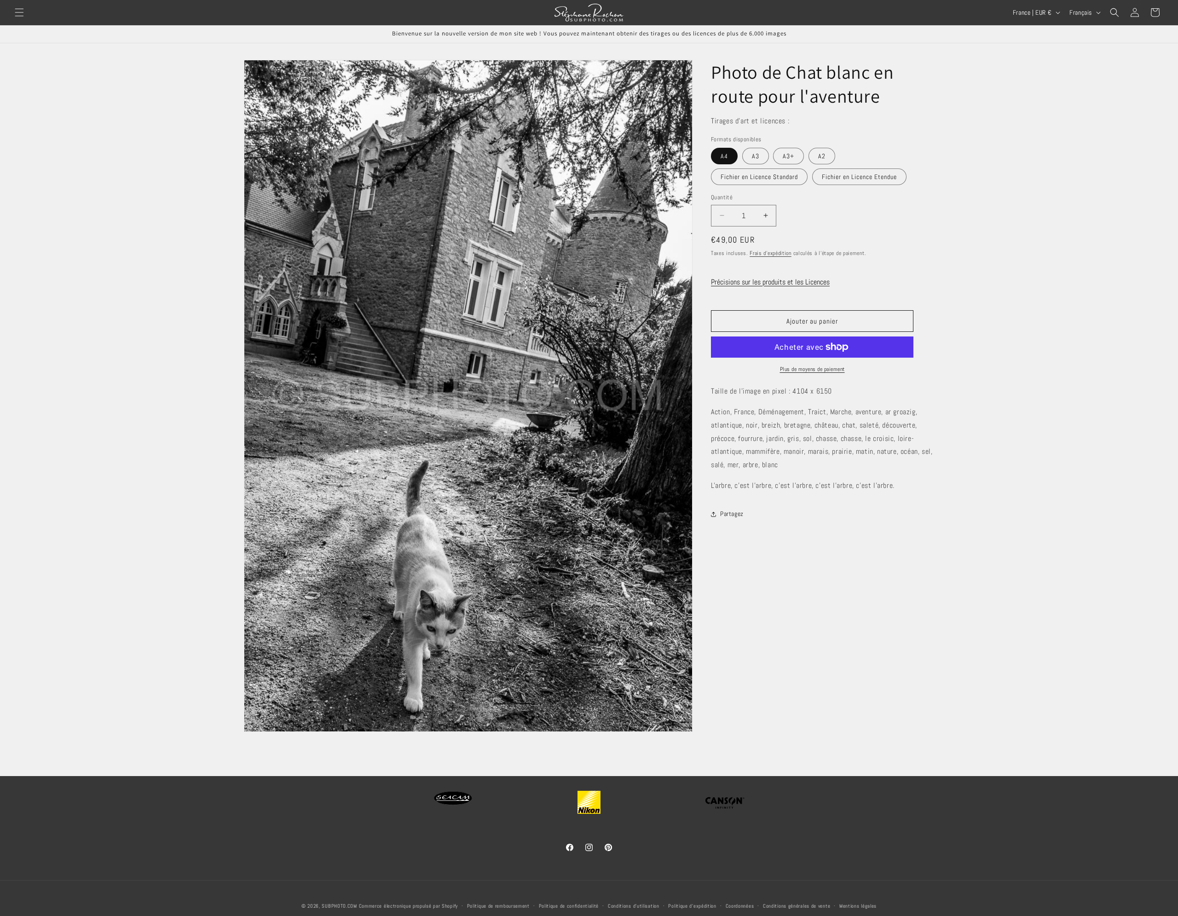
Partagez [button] (732, 514)
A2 (822, 156)
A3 (755, 156)
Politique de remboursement (498, 906)
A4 (724, 156)
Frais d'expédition (770, 253)
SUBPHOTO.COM (339, 906)
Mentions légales (858, 906)
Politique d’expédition (692, 906)
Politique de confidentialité (569, 906)
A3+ (788, 156)
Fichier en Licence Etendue (859, 177)
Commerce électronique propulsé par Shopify (408, 906)
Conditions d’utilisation (633, 906)
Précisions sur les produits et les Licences (770, 282)
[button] (19, 12)
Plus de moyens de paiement (812, 369)
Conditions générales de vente (796, 906)
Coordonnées (740, 906)
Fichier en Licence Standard (759, 177)
